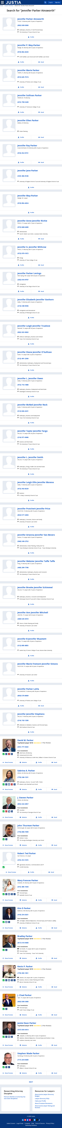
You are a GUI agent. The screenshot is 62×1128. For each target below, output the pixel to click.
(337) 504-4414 (22, 1030)
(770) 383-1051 (22, 973)
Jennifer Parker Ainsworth (30, 19)
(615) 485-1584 (22, 887)
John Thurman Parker (28, 825)
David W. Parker (25, 740)
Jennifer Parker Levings (29, 273)
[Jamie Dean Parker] (9, 1028)
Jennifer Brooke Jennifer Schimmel (35, 587)
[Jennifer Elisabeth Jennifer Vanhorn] (9, 304)
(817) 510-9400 (22, 943)
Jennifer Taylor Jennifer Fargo (32, 431)
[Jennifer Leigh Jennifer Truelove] (9, 330)
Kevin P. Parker (25, 966)
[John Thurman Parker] (9, 830)
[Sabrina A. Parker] (9, 775)
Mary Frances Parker (27, 880)
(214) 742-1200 (22, 720)
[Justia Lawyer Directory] (13, 2)
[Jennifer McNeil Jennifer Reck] (9, 409)
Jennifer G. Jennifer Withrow (31, 247)
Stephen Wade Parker (28, 1053)
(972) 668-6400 (22, 227)
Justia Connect (11, 1123)
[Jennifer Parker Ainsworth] (9, 24)
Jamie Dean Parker (26, 1023)
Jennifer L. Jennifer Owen (30, 378)
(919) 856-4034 (22, 203)
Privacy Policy (50, 1123)
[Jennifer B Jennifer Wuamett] (9, 643)
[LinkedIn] (23, 1120)
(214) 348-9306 (22, 306)
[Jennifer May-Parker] (9, 200)
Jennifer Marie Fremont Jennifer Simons (37, 663)
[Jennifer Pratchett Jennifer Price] (9, 513)
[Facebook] (27, 1120)
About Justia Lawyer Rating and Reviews (45, 1106)
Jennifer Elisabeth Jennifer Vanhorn (35, 299)
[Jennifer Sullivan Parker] (9, 100)
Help (32, 1123)
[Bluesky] (35, 1120)
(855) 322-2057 (22, 804)
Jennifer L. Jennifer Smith (30, 457)
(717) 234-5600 (22, 1060)
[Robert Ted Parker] (9, 858)
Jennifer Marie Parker (28, 70)
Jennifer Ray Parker (27, 145)
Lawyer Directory (9, 5)
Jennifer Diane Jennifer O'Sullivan (34, 352)
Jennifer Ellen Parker (28, 120)
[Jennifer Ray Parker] (9, 150)
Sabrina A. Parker (26, 770)
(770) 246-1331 (22, 777)
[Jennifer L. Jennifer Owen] (9, 383)
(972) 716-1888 (22, 385)
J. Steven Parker (25, 797)
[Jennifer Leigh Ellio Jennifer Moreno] (9, 487)
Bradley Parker (24, 936)
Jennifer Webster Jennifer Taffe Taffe (36, 561)
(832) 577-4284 (22, 515)
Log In (51, 2)
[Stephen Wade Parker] (9, 1058)
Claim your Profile (40, 1101)
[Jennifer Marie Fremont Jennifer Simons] (9, 668)
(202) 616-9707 (22, 280)
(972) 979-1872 (22, 253)
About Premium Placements (43, 1103)
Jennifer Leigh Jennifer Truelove (33, 325)
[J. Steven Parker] (9, 802)
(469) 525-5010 (22, 619)
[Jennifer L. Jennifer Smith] (9, 462)
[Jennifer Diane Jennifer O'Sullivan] (9, 357)
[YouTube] (25, 1120)
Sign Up (57, 2)
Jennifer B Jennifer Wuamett (31, 638)
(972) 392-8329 (22, 489)
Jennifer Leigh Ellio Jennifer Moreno (35, 482)
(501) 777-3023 (22, 747)
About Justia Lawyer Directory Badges (44, 1095)
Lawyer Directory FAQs (42, 1098)
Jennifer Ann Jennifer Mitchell (32, 612)
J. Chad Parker (24, 995)
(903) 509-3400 (22, 1001)
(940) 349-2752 (22, 541)
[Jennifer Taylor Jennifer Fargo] (9, 436)
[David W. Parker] (9, 745)
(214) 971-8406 (22, 437)
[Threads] (32, 1120)
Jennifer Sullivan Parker (29, 95)
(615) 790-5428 (22, 102)
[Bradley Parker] (9, 941)
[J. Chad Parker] (9, 1000)
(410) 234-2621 (22, 915)
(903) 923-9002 (22, 332)
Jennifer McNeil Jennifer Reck (32, 404)
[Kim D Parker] (9, 913)
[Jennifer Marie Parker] (9, 75)
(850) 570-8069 (22, 696)
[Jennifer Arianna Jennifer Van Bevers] (9, 539)
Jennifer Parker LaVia (28, 689)
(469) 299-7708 (22, 567)
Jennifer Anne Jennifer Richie (32, 220)
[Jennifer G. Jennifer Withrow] (9, 252)
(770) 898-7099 (22, 832)
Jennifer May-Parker (27, 195)
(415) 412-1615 (22, 860)
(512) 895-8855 (22, 645)
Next (31, 1082)
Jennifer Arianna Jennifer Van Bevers (36, 534)
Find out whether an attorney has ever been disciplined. (14, 1097)
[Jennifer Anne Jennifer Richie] (9, 225)
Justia (1, 5)
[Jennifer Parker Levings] (9, 278)
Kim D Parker (24, 908)
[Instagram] (30, 1120)
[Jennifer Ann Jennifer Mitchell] (9, 617)
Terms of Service (40, 1123)
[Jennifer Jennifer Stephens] (9, 719)
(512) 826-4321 (22, 411)
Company (27, 1123)
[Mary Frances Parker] (9, 885)
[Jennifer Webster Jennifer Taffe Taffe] (9, 566)
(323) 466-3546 (22, 176)
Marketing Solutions (31, 1125)
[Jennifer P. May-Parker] (9, 50)
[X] (37, 1120)
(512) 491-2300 (22, 358)
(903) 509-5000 (22, 25)
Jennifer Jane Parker (27, 170)
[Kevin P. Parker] (9, 971)
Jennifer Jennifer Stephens (30, 714)
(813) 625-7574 (22, 77)
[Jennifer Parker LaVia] (9, 694)
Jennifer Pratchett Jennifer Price (33, 508)
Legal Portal (19, 1123)
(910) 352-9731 (22, 153)
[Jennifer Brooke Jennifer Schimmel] (9, 592)
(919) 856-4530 (22, 52)
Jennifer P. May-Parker (28, 45)
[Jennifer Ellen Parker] (9, 125)
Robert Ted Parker (26, 853)
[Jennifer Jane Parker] (9, 175)
